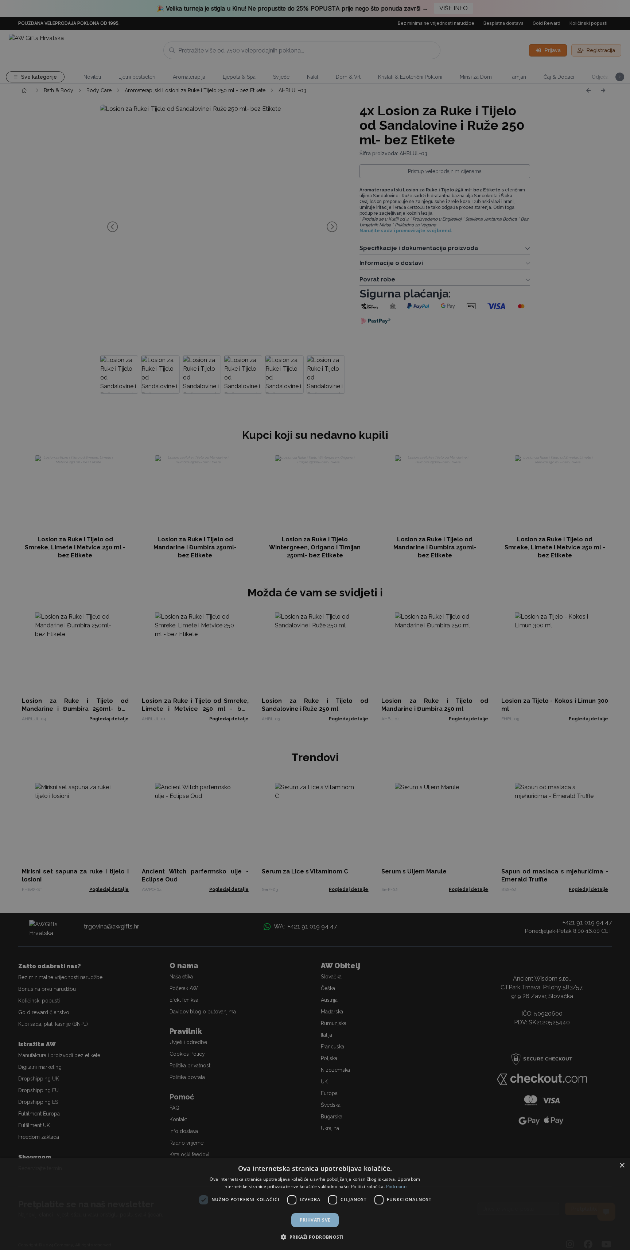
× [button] (622, 1165)
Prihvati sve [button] (315, 1220)
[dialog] (315, 1204)
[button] (314, 1237)
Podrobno (396, 1186)
